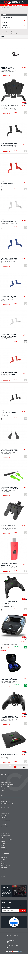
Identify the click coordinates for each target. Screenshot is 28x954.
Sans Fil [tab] (4, 25)
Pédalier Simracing (5, 829)
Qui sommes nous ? (5, 778)
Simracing (3, 824)
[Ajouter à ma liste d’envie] (1, 75)
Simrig (2, 872)
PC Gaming (3, 841)
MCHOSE (3, 863)
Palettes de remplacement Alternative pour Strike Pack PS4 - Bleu (9, 298)
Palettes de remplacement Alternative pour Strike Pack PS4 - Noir (9, 412)
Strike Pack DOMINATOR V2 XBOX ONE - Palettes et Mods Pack (9, 527)
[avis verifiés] (14, 922)
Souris (2, 845)
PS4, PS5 (3, 837)
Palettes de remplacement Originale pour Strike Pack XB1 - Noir (9, 450)
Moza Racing (4, 867)
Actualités (3, 788)
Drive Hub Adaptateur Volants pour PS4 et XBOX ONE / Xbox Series (9, 756)
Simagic (3, 869)
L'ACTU (5, 887)
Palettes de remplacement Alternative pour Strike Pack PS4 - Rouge (9, 374)
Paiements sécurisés (6, 782)
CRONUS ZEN (4, 640)
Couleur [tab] (4, 22)
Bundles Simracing (5, 835)
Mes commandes (5, 813)
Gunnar (3, 876)
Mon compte (4, 811)
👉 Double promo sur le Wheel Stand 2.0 (14, 5)
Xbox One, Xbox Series (6, 839)
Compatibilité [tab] (6, 27)
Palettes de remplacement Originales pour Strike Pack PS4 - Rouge (9, 183)
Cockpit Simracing (5, 831)
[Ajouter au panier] (25, 647)
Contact (3, 790)
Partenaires (4, 817)
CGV (2, 799)
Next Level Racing (5, 865)
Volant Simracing (5, 826)
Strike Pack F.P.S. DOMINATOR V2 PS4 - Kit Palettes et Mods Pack (9, 107)
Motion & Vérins (5, 833)
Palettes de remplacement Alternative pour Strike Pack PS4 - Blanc (9, 336)
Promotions (4, 849)
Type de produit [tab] (7, 17)
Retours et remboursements (8, 784)
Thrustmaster (4, 874)
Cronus (3, 859)
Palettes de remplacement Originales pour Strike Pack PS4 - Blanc (9, 221)
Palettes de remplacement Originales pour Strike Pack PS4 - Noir (9, 145)
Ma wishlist (4, 815)
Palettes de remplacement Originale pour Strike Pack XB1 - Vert (9, 489)
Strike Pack (4, 857)
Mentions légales (5, 801)
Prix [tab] (3, 20)
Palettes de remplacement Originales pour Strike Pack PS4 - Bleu (9, 259)
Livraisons (3, 780)
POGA (2, 861)
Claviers (3, 843)
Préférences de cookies (7, 803)
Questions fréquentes (6, 786)
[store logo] (11, 2)
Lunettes (3, 847)
